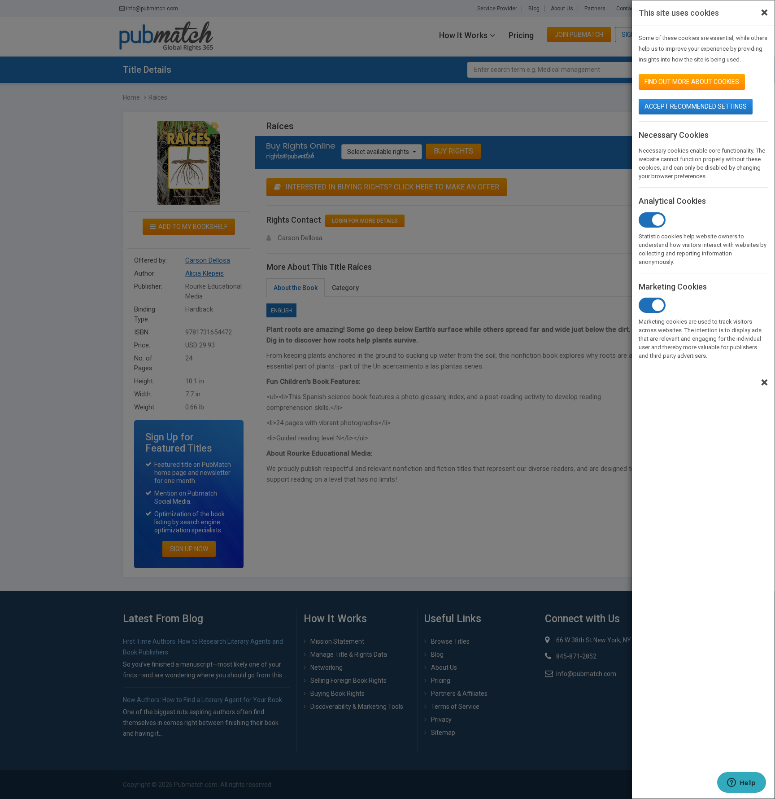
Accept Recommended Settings (695, 106)
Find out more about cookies (691, 81)
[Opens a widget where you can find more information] (741, 783)
